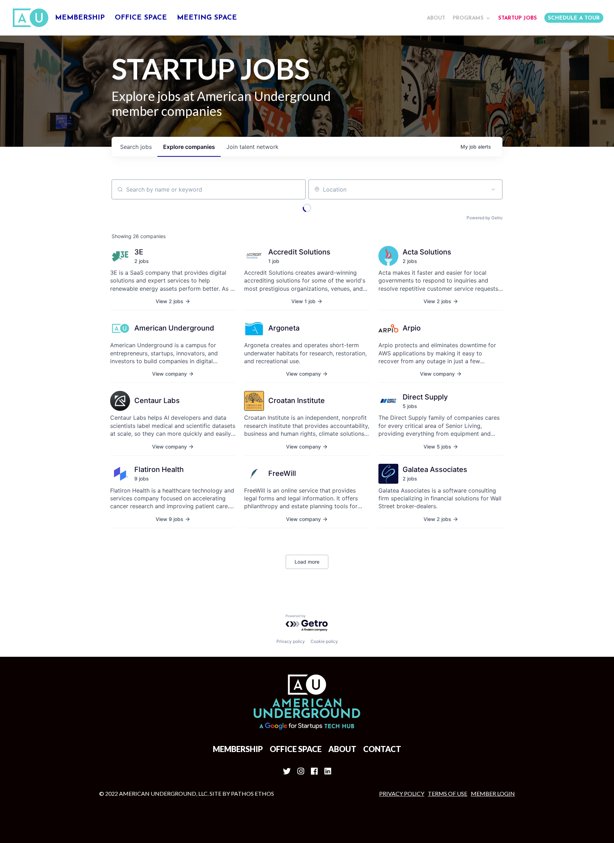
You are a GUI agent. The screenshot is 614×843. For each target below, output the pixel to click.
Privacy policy (290, 641)
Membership (80, 18)
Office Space (141, 18)
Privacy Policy (401, 793)
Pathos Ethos (252, 793)
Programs (468, 18)
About (436, 18)
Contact (382, 749)
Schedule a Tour (574, 18)
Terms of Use (447, 793)
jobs (136, 146)
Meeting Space (207, 18)
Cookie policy (324, 641)
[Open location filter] (493, 189)
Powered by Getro (484, 217)
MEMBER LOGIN (493, 793)
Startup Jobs (517, 18)
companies (189, 146)
